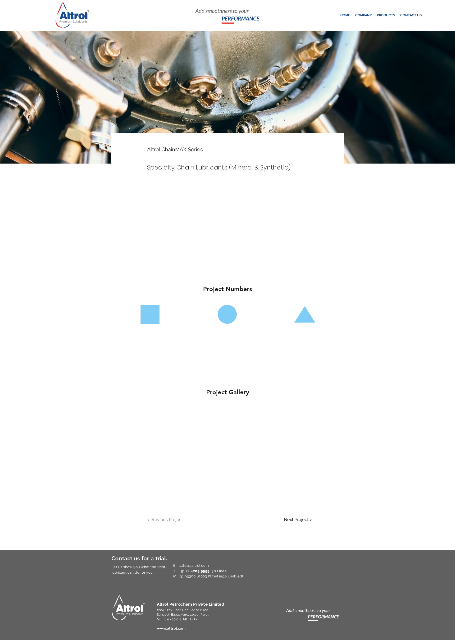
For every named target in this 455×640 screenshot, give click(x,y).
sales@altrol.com (194, 565)
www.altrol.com (171, 628)
